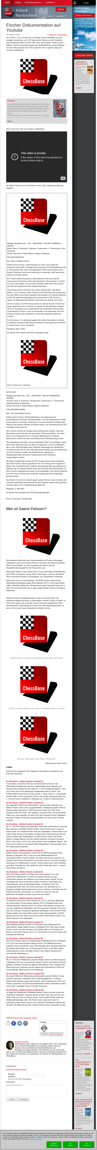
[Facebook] (14, 1023)
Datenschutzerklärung (35, 1139)
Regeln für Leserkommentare (16, 1069)
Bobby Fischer (18, 1018)
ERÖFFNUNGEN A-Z (33, 3)
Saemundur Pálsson (30, 1018)
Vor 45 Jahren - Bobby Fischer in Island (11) (25, 990)
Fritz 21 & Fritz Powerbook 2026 (83, 1027)
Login (86, 3)
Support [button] (50, 3)
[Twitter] (19, 1023)
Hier (36, 1137)
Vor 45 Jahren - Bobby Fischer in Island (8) (24, 938)
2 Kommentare (62, 35)
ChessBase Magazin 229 (81, 63)
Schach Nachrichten (26, 12)
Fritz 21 (11, 101)
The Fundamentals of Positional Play (83, 1063)
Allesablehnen (70, 1144)
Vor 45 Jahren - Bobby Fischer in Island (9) (24, 957)
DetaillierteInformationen (54, 1144)
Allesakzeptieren (86, 1144)
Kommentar (10, 1082)
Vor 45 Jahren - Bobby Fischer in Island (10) (25, 973)
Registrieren (27, 1079)
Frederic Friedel (21, 1042)
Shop (7, 3)
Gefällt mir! (52, 35)
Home (18, 3)
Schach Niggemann (56, 1035)
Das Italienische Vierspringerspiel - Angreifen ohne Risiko (83, 1103)
